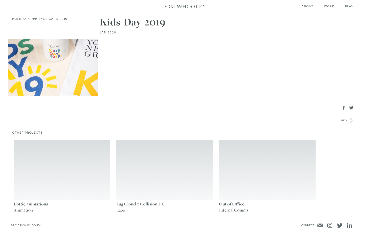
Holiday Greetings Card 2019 (39, 19)
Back (343, 120)
